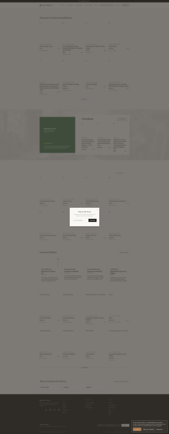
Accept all (137, 429)
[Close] (97, 209)
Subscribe (92, 220)
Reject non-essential (148, 429)
